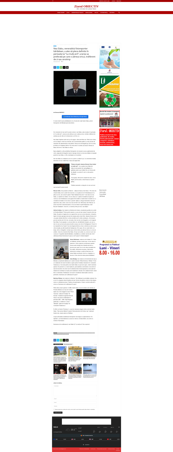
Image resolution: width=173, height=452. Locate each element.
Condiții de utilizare (111, 448)
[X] (58, 67)
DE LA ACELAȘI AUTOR (68, 344)
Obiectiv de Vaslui (73, 332)
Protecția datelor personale (101, 448)
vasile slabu (61, 334)
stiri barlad (92, 332)
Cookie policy (93, 448)
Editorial (112, 12)
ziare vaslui (66, 334)
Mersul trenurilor (102, 190)
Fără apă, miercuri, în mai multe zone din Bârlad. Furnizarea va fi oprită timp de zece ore (90, 376)
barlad (59, 332)
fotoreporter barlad (65, 332)
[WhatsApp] (61, 67)
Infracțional (89, 12)
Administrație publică (77, 12)
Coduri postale (102, 192)
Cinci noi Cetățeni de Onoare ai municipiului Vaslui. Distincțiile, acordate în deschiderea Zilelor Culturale (75, 376)
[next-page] (96, 344)
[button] (119, 12)
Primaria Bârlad (102, 194)
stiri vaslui (56, 334)
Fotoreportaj (104, 12)
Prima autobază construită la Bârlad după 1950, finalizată (89, 358)
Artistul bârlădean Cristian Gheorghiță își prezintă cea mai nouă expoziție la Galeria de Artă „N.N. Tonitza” (74, 359)
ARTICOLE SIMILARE (58, 344)
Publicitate (118, 0)
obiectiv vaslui (79, 332)
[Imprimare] (67, 67)
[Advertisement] (86, 24)
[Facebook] (53, 1)
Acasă (54, 44)
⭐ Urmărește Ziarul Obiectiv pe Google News (75, 116)
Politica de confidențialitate (84, 448)
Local (68, 12)
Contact (113, 0)
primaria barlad (86, 332)
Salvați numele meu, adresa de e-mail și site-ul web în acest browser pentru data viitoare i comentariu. (75, 409)
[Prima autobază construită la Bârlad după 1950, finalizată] (90, 351)
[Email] (64, 67)
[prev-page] (94, 344)
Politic (96, 12)
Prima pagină (60, 12)
